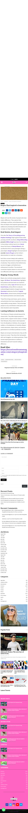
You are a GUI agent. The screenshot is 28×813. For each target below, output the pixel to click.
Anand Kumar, (5, 287)
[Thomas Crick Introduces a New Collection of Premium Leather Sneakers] (4, 711)
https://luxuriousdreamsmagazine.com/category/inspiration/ (14, 351)
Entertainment (3, 584)
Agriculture (3, 580)
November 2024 (4, 570)
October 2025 (3, 551)
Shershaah (4, 291)
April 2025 (2, 562)
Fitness (2, 591)
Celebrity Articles (4, 582)
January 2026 (3, 546)
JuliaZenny (4, 518)
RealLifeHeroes (4, 361)
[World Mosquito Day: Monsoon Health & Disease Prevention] (4, 717)
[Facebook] (7, 804)
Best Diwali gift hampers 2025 (7, 510)
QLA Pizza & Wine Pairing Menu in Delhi (15, 518)
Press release (3, 595)
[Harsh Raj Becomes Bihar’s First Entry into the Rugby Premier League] (7, 679)
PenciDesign (16, 811)
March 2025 (3, 563)
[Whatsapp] (3, 809)
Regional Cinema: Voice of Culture (14, 367)
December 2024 (4, 569)
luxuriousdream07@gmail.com (8, 514)
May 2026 (2, 539)
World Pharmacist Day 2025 (8, 399)
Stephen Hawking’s (6, 237)
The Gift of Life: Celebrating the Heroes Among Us (14, 420)
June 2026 (3, 537)
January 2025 (3, 567)
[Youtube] (17, 804)
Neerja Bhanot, (16, 246)
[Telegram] (21, 804)
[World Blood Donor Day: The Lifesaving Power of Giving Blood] (20, 679)
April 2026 (2, 541)
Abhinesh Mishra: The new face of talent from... (12, 652)
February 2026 (3, 544)
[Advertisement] (14, 14)
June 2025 (3, 558)
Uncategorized (3, 601)
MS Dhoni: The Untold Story (12, 280)
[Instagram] (14, 804)
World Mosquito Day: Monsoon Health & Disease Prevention (12, 498)
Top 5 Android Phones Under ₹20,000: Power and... (19, 672)
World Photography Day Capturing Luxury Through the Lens (12, 500)
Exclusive (2, 586)
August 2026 (3, 534)
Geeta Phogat (10, 253)
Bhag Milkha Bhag (22, 240)
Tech (1, 599)
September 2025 (4, 553)
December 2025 (4, 548)
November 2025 (4, 549)
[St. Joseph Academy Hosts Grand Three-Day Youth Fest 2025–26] (7, 665)
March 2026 (3, 542)
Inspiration (2, 203)
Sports (2, 597)
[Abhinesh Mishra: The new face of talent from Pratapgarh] (14, 642)
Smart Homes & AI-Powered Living (7, 493)
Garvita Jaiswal (4, 207)
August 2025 (3, 555)
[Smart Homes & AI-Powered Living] (4, 704)
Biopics (2, 359)
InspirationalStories (9, 359)
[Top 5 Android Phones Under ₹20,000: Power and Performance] (20, 665)
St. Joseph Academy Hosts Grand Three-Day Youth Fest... (7, 672)
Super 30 (13, 284)
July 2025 (2, 556)
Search (2, 484)
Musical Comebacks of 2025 (14, 373)
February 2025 (3, 565)
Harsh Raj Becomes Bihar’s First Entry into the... (7, 686)
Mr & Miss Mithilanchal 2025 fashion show (10, 521)
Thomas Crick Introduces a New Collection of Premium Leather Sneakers (17, 709)
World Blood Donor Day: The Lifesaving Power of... (20, 686)
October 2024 (3, 572)
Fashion (2, 587)
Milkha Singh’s (10, 242)
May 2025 (2, 560)
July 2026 (2, 535)
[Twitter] (10, 804)
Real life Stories (18, 359)
